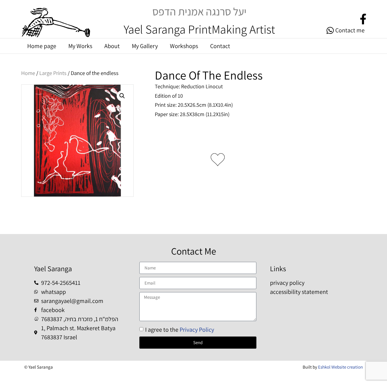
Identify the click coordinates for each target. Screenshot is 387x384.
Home (28, 72)
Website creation (346, 367)
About (112, 46)
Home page (41, 46)
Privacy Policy (197, 330)
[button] (122, 95)
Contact (220, 46)
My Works (80, 46)
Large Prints (53, 72)
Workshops (184, 46)
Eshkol (324, 367)
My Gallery (145, 46)
